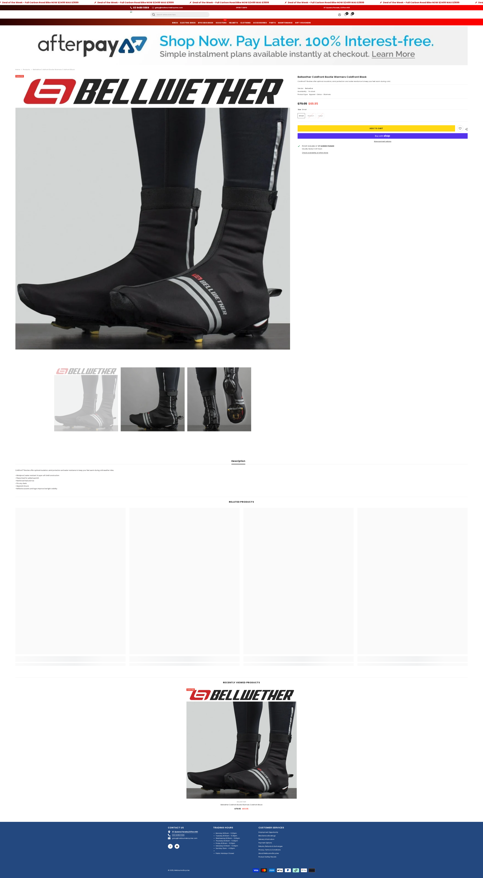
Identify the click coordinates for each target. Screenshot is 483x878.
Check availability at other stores (315, 153)
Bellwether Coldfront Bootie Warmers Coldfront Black (241, 805)
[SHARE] (465, 129)
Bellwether (309, 88)
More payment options (382, 141)
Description (238, 461)
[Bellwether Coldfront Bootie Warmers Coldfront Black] (241, 743)
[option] (152, 212)
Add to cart (376, 128)
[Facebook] (170, 846)
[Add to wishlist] (460, 128)
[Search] (179, 14)
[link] (70, 660)
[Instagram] (177, 846)
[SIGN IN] (339, 14)
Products (26, 69)
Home (17, 69)
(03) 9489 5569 (178, 835)
